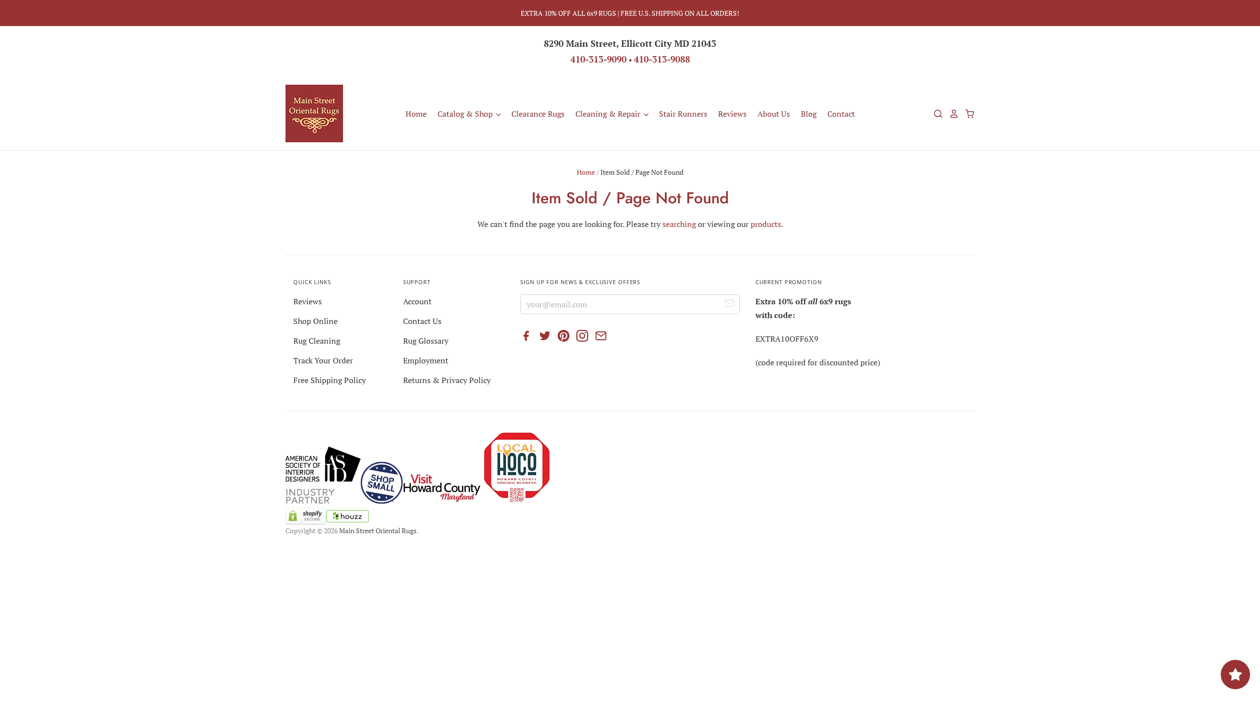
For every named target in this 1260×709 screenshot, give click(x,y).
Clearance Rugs (538, 113)
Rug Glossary (425, 340)
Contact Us (422, 321)
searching (679, 224)
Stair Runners (683, 113)
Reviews (732, 113)
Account (417, 301)
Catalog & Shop (466, 113)
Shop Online (315, 321)
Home (416, 113)
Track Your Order (323, 360)
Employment (425, 360)
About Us (773, 113)
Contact (841, 113)
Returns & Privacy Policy (447, 380)
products (766, 224)
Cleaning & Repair (608, 113)
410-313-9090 (598, 59)
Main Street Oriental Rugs (377, 530)
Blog (809, 113)
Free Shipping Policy (329, 380)
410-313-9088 (662, 59)
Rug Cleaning (316, 340)
